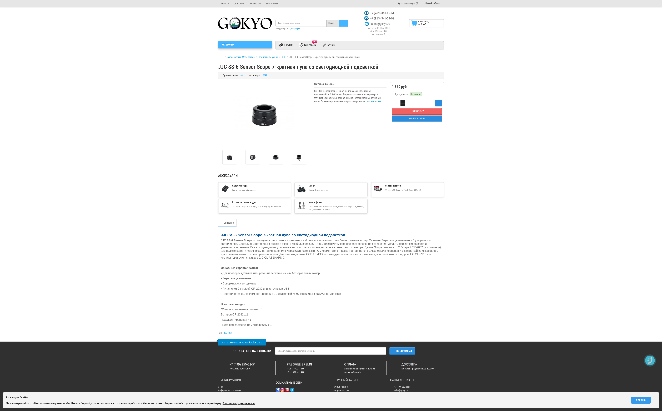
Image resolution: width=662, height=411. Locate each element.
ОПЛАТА (225, 3)
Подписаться (404, 351)
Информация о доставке (229, 390)
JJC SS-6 (228, 333)
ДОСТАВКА (239, 3)
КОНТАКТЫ (255, 3)
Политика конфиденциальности (239, 403)
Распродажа (310, 44)
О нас (220, 386)
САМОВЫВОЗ (272, 3)
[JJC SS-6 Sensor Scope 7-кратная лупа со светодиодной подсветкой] (229, 157)
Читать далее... (375, 101)
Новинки (288, 45)
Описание (229, 222)
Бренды (331, 45)
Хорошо (641, 400)
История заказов (341, 390)
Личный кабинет (340, 386)
